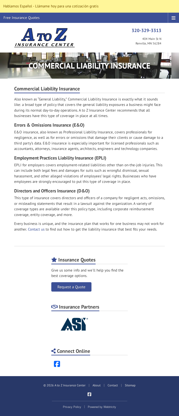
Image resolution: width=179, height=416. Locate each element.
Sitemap (130, 385)
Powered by (102, 407)
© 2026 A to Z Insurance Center (64, 385)
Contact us (36, 229)
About (97, 385)
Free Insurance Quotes (21, 17)
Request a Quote (71, 286)
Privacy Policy (72, 407)
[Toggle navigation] (173, 18)
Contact (113, 385)
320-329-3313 (146, 30)
